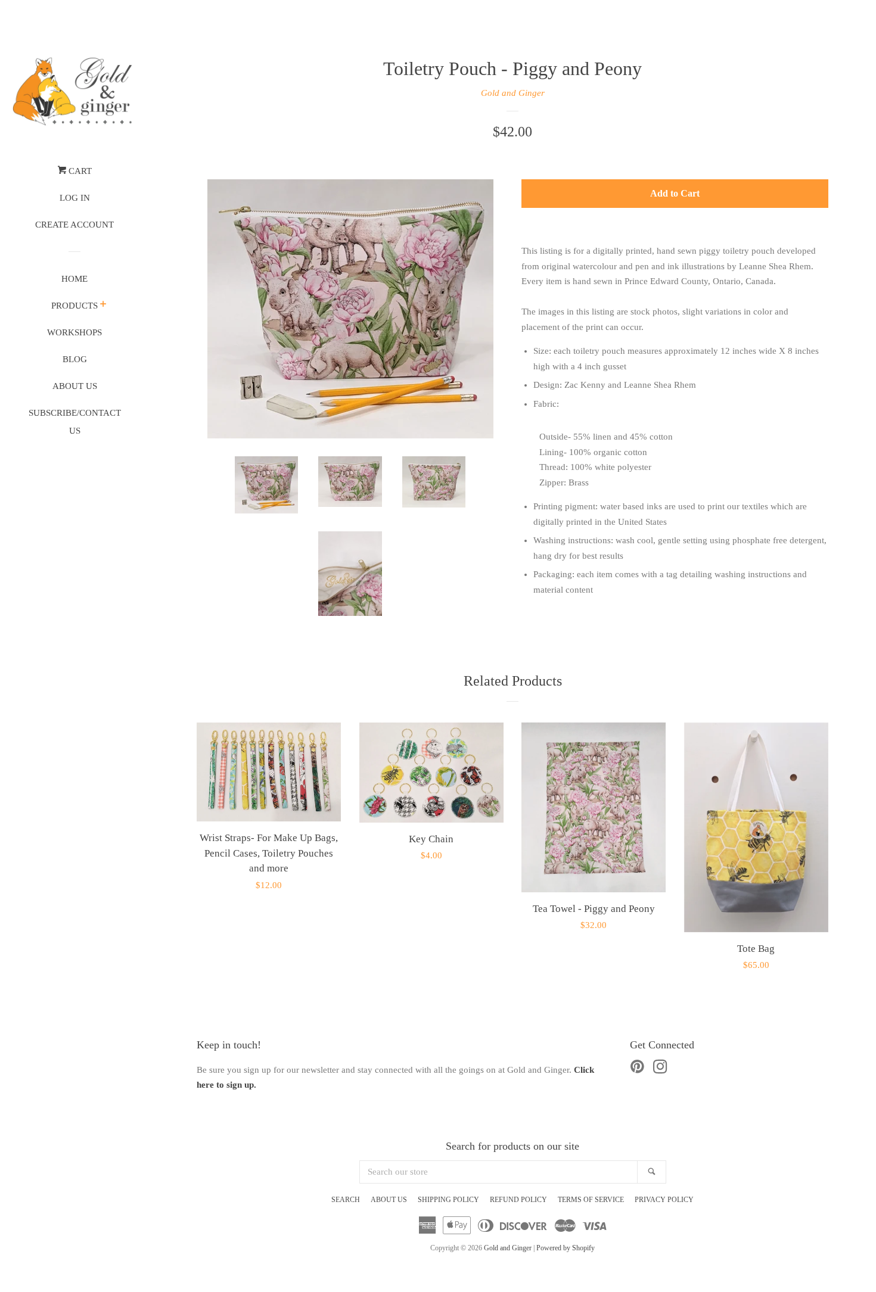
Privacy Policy (664, 1200)
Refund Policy (518, 1200)
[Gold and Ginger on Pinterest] (637, 1069)
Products (74, 305)
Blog (75, 359)
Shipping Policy (448, 1200)
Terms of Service (591, 1200)
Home (74, 279)
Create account (74, 224)
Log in (75, 198)
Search (345, 1200)
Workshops (74, 332)
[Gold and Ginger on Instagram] (660, 1069)
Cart (79, 171)
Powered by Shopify (565, 1248)
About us (74, 386)
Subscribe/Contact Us (75, 421)
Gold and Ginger (513, 93)
